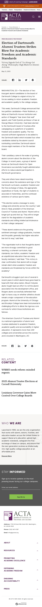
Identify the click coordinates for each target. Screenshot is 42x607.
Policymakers (18, 9)
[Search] (33, 16)
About (7, 543)
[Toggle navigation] (39, 16)
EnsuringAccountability (12, 580)
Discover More (7, 456)
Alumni (11, 9)
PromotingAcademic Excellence (14, 559)
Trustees (4, 9)
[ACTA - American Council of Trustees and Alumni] (13, 17)
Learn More (33, 2)
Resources (9, 550)
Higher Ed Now (29, 6)
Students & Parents (29, 9)
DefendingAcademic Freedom (13, 569)
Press (38, 9)
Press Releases (13, 27)
